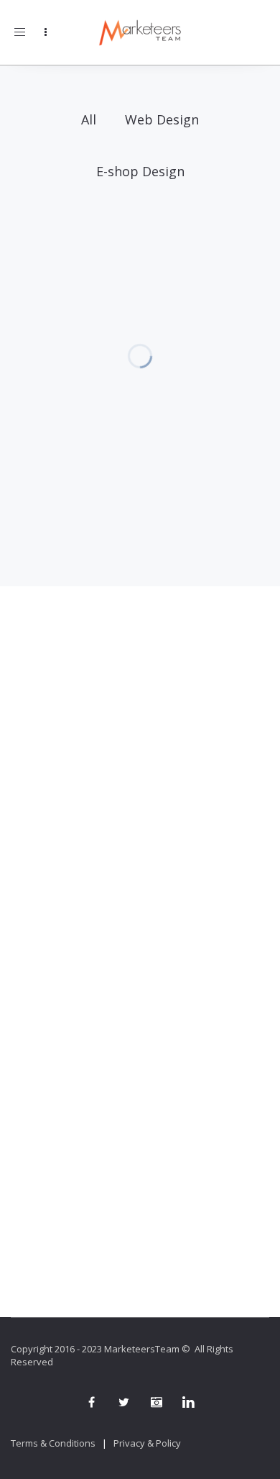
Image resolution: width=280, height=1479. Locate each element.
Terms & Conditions (53, 1443)
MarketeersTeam (141, 1348)
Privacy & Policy (147, 1443)
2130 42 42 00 (140, 747)
